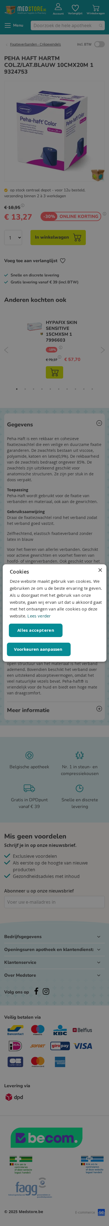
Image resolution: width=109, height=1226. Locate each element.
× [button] (100, 570)
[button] (39, 649)
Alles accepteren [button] (35, 630)
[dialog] (54, 613)
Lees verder (39, 616)
